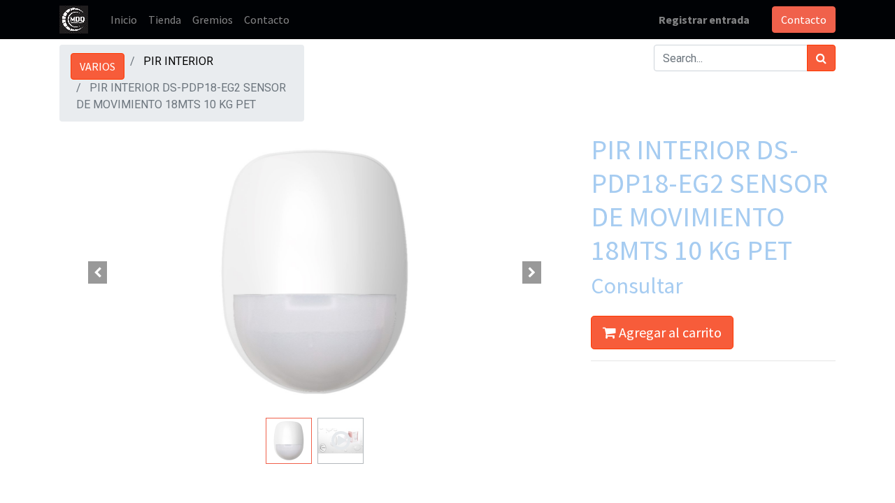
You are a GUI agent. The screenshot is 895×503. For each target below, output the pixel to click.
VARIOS (97, 66)
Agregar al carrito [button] (669, 332)
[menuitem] (124, 20)
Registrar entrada (704, 20)
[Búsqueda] (821, 58)
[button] (97, 272)
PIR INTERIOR (178, 61)
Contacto (803, 20)
